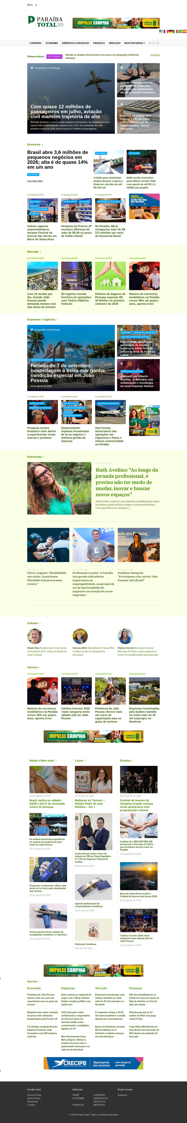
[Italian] (175, 31)
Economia (33, 144)
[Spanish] (184, 31)
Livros (79, 760)
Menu (30, 5)
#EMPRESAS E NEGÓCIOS (42, 360)
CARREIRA (36, 43)
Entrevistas (34, 456)
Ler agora (155, 55)
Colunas (32, 623)
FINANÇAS (99, 43)
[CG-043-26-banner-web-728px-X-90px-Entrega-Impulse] (116, 23)
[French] (166, 31)
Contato (31, 1105)
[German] (170, 31)
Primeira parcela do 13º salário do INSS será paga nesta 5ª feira (142, 1015)
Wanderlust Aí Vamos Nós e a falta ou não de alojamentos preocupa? (93, 651)
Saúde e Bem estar (41, 760)
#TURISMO (34, 214)
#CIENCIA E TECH (37, 403)
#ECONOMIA (33, 175)
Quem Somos (34, 1098)
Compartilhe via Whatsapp (47, 68)
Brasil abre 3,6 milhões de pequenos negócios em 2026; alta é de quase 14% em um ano (57, 159)
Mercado (32, 251)
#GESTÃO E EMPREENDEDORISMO (38, 207)
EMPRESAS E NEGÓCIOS (75, 43)
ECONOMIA (52, 43)
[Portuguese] (180, 31)
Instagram (122, 1095)
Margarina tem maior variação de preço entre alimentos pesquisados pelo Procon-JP (42, 1015)
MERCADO (114, 43)
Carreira (32, 667)
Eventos (125, 760)
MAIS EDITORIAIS (133, 43)
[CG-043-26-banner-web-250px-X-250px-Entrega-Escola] (144, 420)
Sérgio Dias (33, 648)
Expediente (32, 1101)
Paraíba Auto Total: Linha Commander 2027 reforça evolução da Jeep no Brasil (47, 651)
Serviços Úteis (34, 1095)
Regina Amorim (126, 648)
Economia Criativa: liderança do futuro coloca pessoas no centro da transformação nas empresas (138, 651)
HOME (76, 1095)
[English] (161, 31)
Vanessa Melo (80, 648)
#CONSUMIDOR (70, 202)
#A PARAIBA (102, 202)
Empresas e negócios (41, 319)
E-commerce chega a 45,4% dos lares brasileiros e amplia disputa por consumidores (110, 1015)
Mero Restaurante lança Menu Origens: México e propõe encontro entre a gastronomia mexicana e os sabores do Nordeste (75, 1043)
